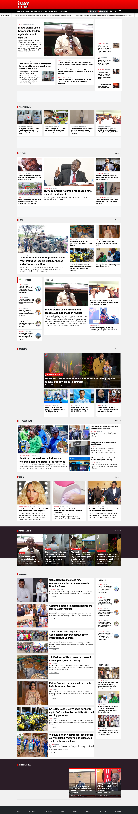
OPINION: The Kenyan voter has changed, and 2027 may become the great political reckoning (26, 301)
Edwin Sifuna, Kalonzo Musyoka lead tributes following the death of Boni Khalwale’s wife (108, 177)
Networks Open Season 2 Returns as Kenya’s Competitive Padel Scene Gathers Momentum (55, 410)
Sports (45, 11)
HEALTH (40, 11)
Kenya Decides (63, 11)
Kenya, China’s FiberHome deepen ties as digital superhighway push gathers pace (104, 427)
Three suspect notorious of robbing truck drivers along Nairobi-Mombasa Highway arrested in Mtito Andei (35, 65)
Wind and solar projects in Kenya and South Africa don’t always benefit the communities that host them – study (27, 336)
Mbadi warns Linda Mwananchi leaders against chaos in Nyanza (29, 559)
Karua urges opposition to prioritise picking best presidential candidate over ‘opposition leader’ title (103, 329)
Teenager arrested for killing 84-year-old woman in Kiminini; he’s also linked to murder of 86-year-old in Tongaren (75, 71)
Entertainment (53, 11)
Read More (54, 596)
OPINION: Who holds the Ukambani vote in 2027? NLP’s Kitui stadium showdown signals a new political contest (26, 289)
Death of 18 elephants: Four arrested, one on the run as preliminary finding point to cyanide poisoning (74, 81)
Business (34, 11)
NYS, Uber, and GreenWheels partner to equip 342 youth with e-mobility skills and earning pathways (81, 267)
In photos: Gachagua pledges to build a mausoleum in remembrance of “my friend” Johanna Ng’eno (108, 709)
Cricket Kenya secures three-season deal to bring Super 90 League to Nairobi (108, 732)
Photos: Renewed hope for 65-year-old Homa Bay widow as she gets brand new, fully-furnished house (75, 63)
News (22, 11)
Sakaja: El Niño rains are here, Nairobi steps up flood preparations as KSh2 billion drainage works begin (108, 685)
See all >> (118, 153)
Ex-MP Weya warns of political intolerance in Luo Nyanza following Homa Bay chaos (26, 324)
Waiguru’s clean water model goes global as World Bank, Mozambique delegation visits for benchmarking (71, 738)
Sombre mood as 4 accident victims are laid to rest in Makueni (70, 607)
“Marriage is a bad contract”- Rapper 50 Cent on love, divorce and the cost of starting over (104, 75)
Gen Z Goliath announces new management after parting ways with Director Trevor (69, 583)
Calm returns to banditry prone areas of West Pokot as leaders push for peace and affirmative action (104, 62)
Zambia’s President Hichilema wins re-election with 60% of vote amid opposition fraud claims (104, 509)
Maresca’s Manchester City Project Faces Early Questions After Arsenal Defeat (108, 409)
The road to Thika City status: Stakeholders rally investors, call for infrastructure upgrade (68, 634)
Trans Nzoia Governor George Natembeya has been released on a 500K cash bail (81, 789)
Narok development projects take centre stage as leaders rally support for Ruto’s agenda (29, 201)
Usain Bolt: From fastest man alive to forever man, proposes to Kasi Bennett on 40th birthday (108, 557)
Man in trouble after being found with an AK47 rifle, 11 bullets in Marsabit (107, 201)
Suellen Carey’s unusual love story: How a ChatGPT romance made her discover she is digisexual (33, 509)
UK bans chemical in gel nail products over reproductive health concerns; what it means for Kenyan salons (68, 510)
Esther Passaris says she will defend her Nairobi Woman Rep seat (106, 243)
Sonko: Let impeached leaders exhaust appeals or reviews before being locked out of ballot (26, 313)
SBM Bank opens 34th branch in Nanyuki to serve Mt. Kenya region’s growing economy (105, 459)
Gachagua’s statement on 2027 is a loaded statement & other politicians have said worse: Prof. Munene (107, 788)
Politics (27, 11)
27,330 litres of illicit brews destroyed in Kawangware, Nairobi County (81, 243)
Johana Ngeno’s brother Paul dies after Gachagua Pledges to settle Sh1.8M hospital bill (29, 177)
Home (18, 11)
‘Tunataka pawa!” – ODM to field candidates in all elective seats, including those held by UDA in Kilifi (108, 130)
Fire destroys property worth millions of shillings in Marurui (104, 86)
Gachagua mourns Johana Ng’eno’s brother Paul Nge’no (108, 266)
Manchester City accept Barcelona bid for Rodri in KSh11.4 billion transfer (79, 409)
